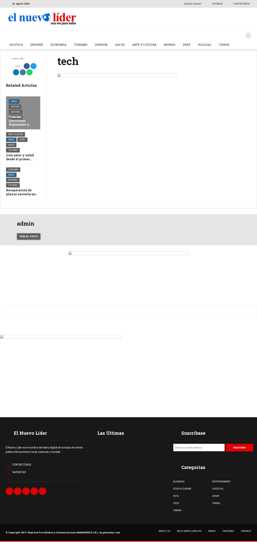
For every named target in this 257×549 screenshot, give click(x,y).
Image (14, 101)
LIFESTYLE (218, 488)
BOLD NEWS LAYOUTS (189, 531)
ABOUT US (164, 531)
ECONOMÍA (58, 45)
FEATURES (228, 531)
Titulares (12, 150)
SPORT (215, 496)
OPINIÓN (101, 45)
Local (22, 139)
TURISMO (80, 45)
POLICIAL (204, 45)
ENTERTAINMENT (221, 481)
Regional (15, 112)
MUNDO (169, 45)
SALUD (120, 45)
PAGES (212, 531)
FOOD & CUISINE (182, 488)
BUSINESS (179, 481)
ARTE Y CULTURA (144, 45)
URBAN (177, 510)
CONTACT (246, 531)
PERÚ (187, 45)
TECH (176, 503)
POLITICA (16, 45)
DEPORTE (36, 45)
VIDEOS (224, 45)
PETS (176, 496)
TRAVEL (216, 503)
